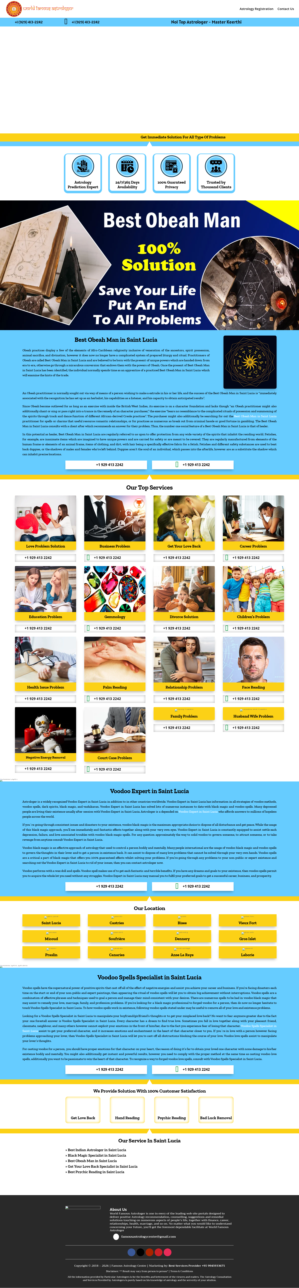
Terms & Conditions (181, 1271)
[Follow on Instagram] (167, 1252)
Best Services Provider (185, 1265)
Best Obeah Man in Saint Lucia (255, 416)
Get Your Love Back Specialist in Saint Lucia (103, 1167)
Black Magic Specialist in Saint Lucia (97, 1155)
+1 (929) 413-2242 (29, 22)
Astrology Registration (256, 9)
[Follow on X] (140, 1252)
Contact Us (286, 9)
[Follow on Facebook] (131, 1252)
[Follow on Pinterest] (158, 1252)
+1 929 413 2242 (109, 464)
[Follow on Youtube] (149, 1252)
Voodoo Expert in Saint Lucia (198, 811)
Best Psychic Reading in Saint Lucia (96, 1172)
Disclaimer (112, 1271)
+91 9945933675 (213, 1265)
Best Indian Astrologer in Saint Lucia (97, 1150)
